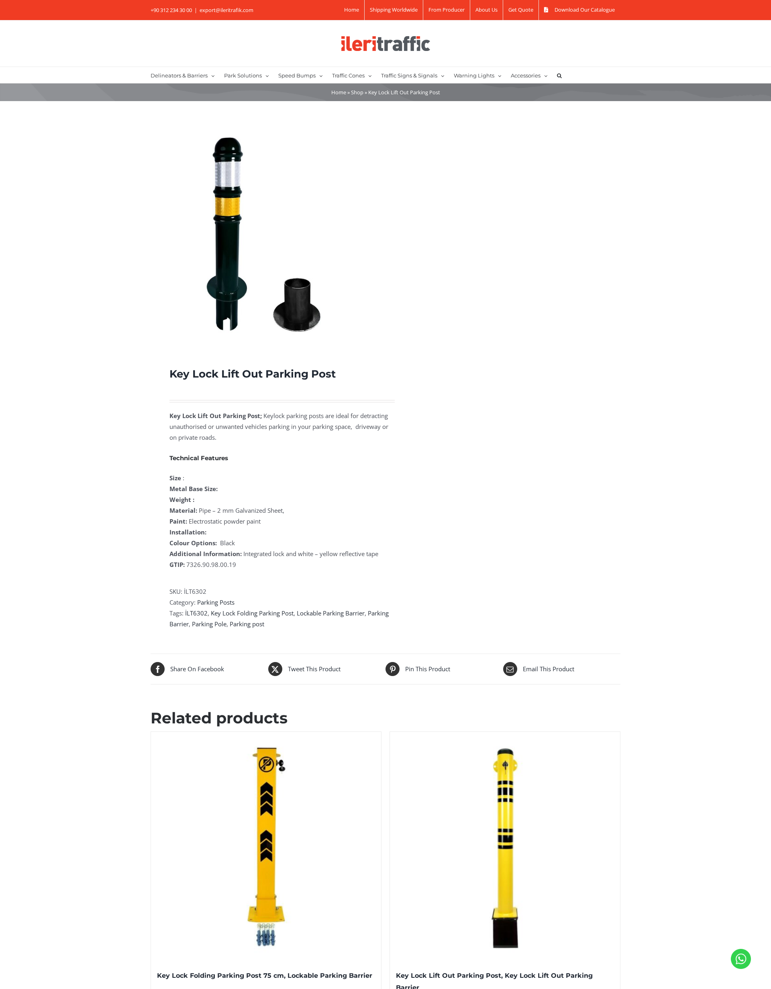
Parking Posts (216, 602)
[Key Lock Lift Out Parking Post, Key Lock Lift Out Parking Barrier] (505, 847)
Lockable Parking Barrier (331, 613)
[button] (559, 75)
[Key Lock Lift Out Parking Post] (263, 234)
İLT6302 (196, 613)
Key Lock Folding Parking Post (252, 613)
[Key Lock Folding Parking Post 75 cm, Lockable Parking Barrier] (266, 847)
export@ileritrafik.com (226, 10)
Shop (357, 92)
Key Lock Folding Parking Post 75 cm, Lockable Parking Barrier (264, 975)
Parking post (247, 624)
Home (338, 92)
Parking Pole (209, 624)
